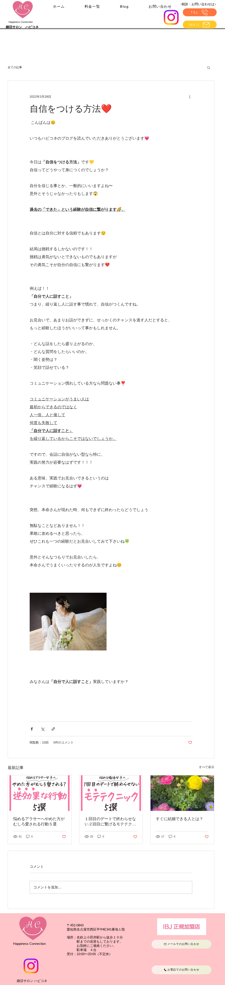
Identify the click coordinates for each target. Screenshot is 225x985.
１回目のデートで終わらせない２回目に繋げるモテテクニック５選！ (110, 822)
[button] (209, 67)
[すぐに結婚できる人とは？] (182, 793)
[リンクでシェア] (53, 729)
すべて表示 (206, 767)
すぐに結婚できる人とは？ (179, 819)
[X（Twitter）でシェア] (42, 729)
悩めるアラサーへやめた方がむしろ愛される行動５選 (39, 821)
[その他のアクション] (189, 96)
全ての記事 (15, 67)
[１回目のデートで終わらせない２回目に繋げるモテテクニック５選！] (111, 793)
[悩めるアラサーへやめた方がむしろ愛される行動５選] (39, 793)
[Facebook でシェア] (32, 729)
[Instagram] (171, 17)
